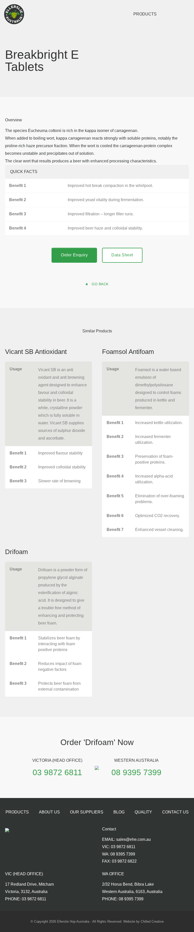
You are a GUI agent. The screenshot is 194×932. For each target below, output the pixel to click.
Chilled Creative (152, 921)
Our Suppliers (86, 812)
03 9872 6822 (124, 861)
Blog (119, 812)
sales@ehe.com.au (133, 839)
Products (145, 14)
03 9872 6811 (57, 772)
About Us (49, 812)
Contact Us (175, 812)
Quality (143, 812)
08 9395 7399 (136, 772)
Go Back (100, 284)
